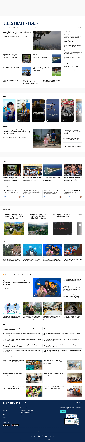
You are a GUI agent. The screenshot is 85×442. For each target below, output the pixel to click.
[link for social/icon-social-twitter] (31, 436)
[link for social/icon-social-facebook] (42, 436)
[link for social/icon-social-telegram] (50, 436)
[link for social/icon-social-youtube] (46, 436)
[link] (20, 23)
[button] (6, 19)
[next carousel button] (79, 111)
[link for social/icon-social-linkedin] (54, 436)
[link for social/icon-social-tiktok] (35, 436)
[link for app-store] (6, 425)
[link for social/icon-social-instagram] (39, 436)
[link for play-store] (16, 425)
